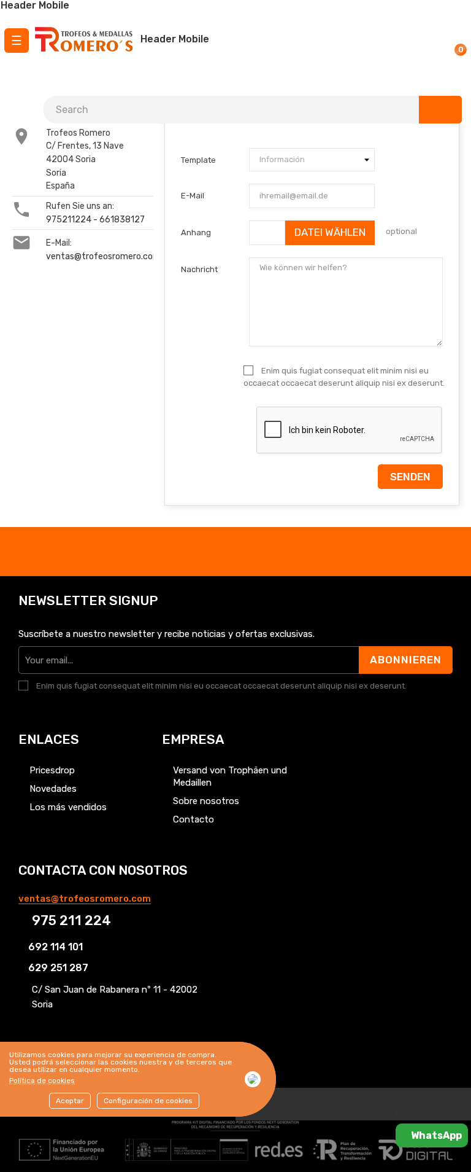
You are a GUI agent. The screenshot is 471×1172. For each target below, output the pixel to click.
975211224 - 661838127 (95, 219)
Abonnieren (406, 660)
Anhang (196, 232)
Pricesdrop (52, 770)
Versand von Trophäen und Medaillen (230, 776)
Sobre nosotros (206, 801)
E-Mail (192, 195)
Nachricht (199, 269)
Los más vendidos (68, 807)
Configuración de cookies (148, 1100)
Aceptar (70, 1100)
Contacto (193, 819)
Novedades (53, 788)
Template (198, 160)
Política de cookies (42, 1080)
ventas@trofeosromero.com (103, 256)
